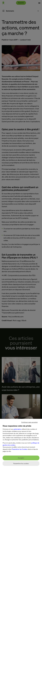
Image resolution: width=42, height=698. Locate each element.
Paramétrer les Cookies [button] (19, 449)
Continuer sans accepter (29, 422)
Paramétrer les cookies (21, 463)
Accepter (21, 458)
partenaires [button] (17, 429)
